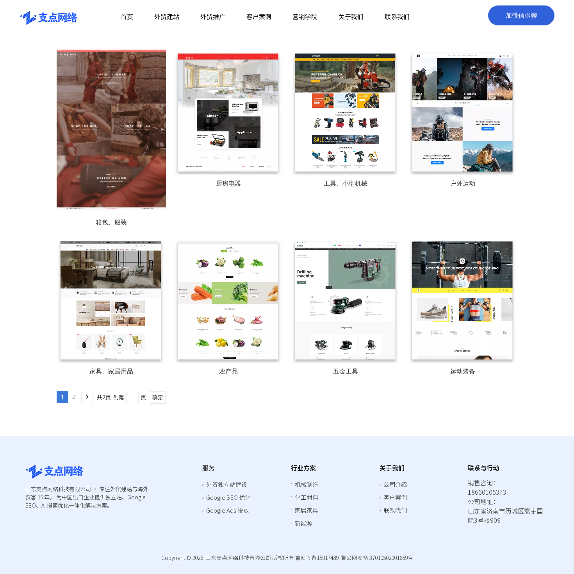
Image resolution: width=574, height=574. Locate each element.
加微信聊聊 (521, 15)
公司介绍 (395, 484)
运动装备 (462, 371)
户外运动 (462, 183)
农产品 (228, 371)
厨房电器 (228, 183)
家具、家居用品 (111, 371)
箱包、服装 (111, 222)
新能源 (303, 523)
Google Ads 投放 (227, 510)
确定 (157, 398)
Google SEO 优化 (228, 497)
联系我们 (395, 510)
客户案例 (395, 497)
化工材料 (306, 497)
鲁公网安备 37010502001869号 (377, 557)
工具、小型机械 (345, 183)
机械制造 (306, 484)
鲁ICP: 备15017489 (317, 557)
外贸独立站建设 (226, 484)
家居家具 (306, 510)
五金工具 (345, 371)
